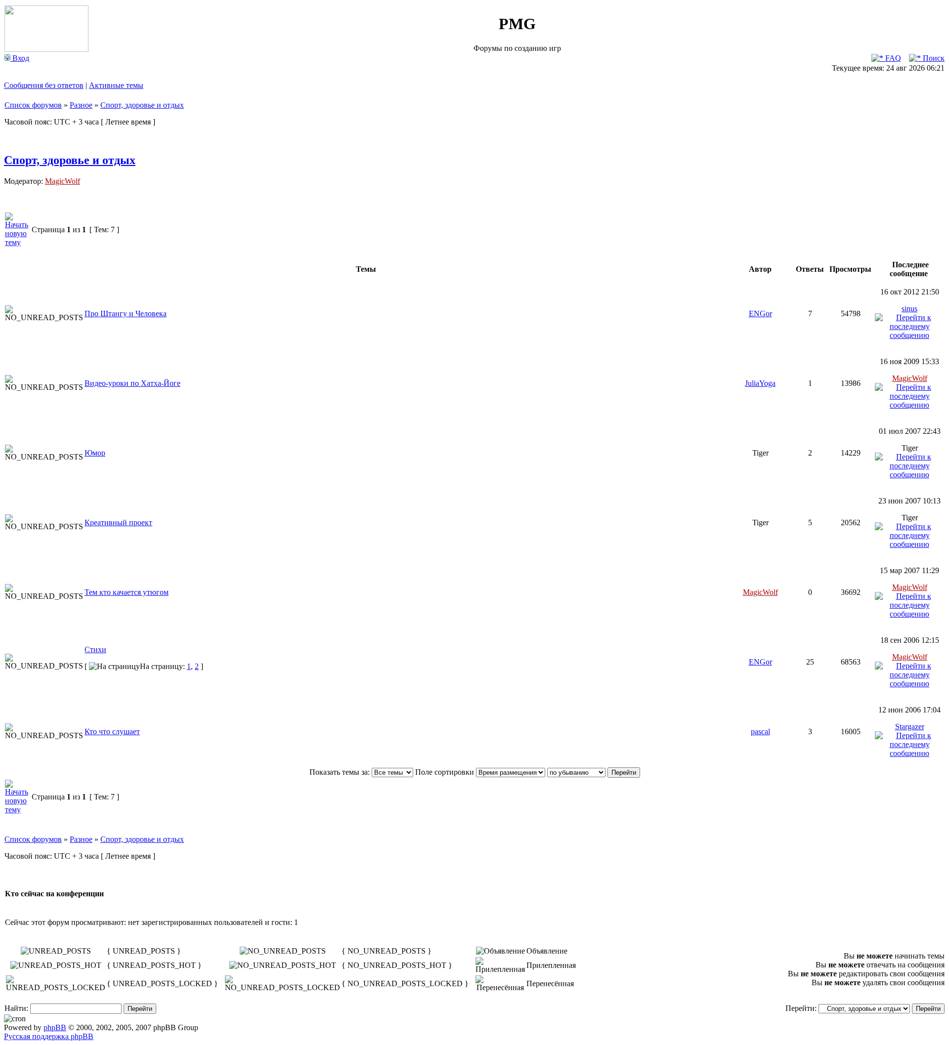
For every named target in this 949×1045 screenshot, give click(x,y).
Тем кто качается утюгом (127, 592)
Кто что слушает (112, 731)
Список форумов (33, 105)
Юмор (95, 453)
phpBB (54, 1027)
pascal (760, 731)
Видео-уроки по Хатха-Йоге (132, 383)
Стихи (95, 649)
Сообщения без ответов (44, 85)
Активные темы (116, 85)
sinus (909, 308)
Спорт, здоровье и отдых (142, 105)
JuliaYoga (760, 383)
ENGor (760, 313)
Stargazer (909, 726)
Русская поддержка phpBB (48, 1036)
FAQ (892, 58)
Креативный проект (118, 522)
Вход (19, 58)
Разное (81, 105)
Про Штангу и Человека (126, 313)
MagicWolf (62, 181)
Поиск (933, 58)
